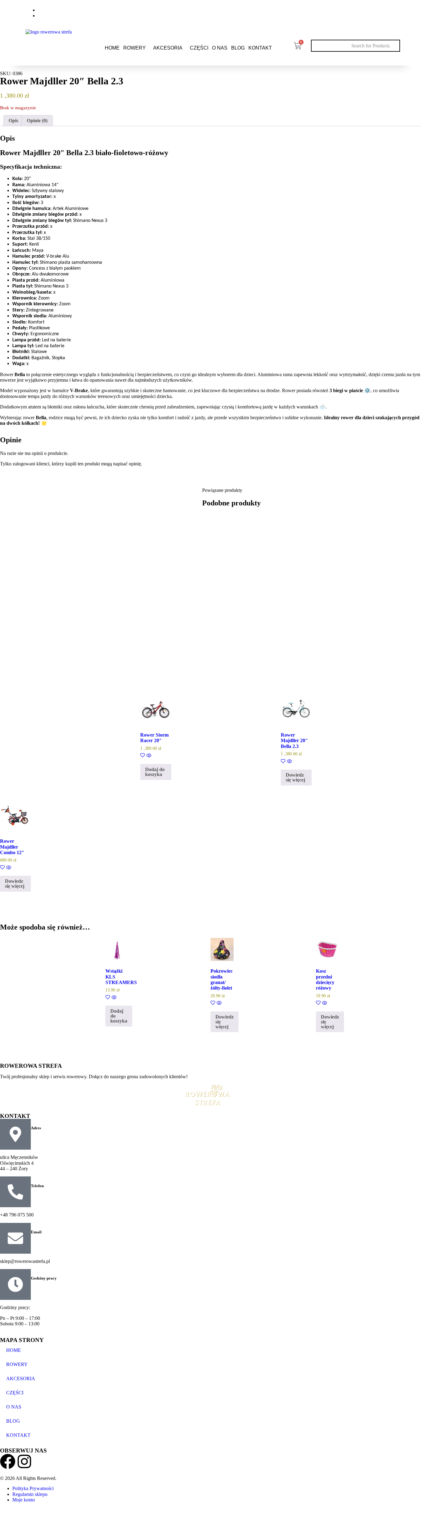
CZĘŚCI (199, 47)
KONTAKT (260, 47)
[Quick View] (148, 755)
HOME (112, 47)
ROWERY (134, 47)
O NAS (219, 47)
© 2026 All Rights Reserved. (28, 1478)
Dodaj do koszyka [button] (155, 772)
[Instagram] (391, 12)
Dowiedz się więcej (295, 777)
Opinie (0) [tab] (37, 120)
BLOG (238, 47)
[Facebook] (378, 12)
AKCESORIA (167, 47)
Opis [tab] (13, 120)
